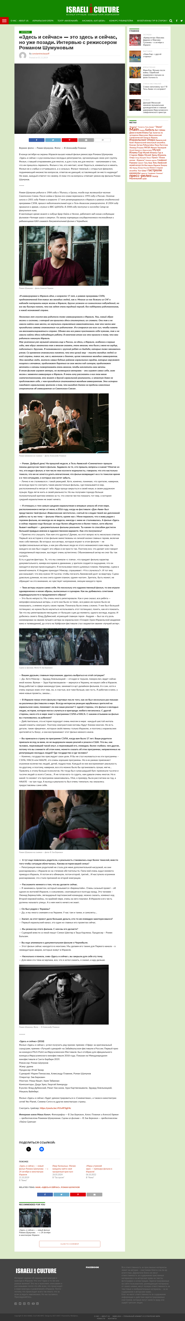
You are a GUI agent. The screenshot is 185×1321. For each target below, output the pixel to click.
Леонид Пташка (136, 148)
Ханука (164, 165)
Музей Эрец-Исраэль (155, 155)
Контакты (112, 1318)
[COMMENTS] (103, 139)
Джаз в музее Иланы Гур (140, 133)
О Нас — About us (102, 1316)
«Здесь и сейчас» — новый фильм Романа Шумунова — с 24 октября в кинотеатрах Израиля (34, 1232)
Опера (132, 158)
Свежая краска (151, 160)
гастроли (155, 170)
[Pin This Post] (69, 139)
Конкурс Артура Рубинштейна (141, 145)
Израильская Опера (43, 21)
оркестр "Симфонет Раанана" (152, 173)
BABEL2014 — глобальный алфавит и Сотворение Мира (136, 1316)
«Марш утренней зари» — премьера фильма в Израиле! (99, 1169)
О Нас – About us (19, 21)
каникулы (135, 173)
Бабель (149, 129)
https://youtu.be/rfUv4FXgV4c (55, 1108)
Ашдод (142, 130)
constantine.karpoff (40, 54)
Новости (101, 1318)
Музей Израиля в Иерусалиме (140, 150)
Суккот (141, 163)
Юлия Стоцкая (156, 168)
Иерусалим (143, 135)
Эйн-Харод (133, 168)
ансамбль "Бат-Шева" (138, 171)
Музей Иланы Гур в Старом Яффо (154, 21)
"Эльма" (158, 127)
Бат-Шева (160, 130)
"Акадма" (133, 127)
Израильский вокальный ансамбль (150, 143)
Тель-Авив (148, 163)
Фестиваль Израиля (152, 165)
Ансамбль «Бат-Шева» (93, 21)
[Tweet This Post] (53, 139)
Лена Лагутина (161, 145)
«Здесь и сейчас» (50, 1187)
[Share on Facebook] (37, 139)
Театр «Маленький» (68, 21)
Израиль (154, 138)
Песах (149, 158)
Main (37, 1187)
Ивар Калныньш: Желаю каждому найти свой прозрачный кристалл (64, 1169)
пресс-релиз (140, 176)
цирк (144, 179)
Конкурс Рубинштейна (121, 21)
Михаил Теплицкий (158, 148)
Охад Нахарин (140, 158)
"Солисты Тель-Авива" (146, 127)
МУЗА (147, 148)
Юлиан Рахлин (143, 168)
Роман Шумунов (70, 1187)
